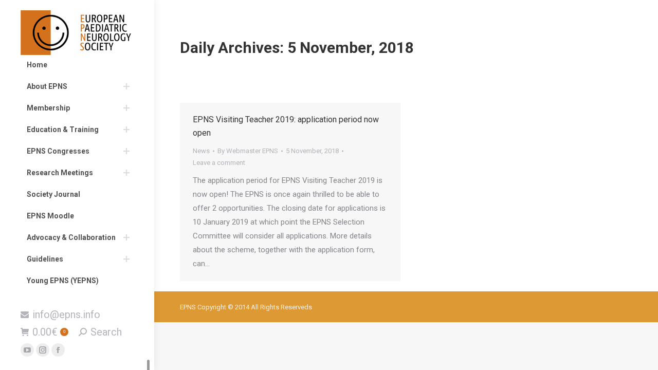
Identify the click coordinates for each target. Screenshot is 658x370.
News (201, 151)
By (247, 151)
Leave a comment (219, 162)
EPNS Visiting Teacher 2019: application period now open (286, 126)
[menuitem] (77, 64)
